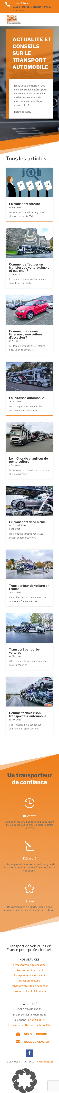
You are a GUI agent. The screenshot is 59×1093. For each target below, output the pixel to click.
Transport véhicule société (29, 975)
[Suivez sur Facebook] (29, 1053)
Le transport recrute (24, 204)
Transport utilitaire (29, 980)
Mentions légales (45, 1061)
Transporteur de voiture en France (29, 587)
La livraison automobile (26, 398)
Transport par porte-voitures (24, 651)
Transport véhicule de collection (29, 985)
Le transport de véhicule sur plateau (27, 523)
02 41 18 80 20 (36, 1019)
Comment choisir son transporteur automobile (27, 714)
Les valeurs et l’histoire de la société (29, 1025)
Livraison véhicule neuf (29, 970)
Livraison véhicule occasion (29, 964)
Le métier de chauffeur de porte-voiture (28, 460)
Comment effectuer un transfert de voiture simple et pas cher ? (29, 268)
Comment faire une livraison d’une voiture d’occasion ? (25, 334)
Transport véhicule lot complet (29, 991)
